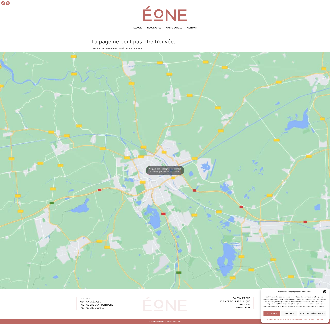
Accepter (271, 313)
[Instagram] (8, 3)
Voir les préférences (312, 313)
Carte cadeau (174, 28)
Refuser (289, 313)
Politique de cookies (274, 319)
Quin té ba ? (171, 321)
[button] (325, 291)
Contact (192, 28)
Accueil (137, 28)
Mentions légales (90, 302)
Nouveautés (154, 28)
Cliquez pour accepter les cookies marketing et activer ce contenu (165, 170)
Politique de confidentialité (292, 319)
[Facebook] (3, 3)
